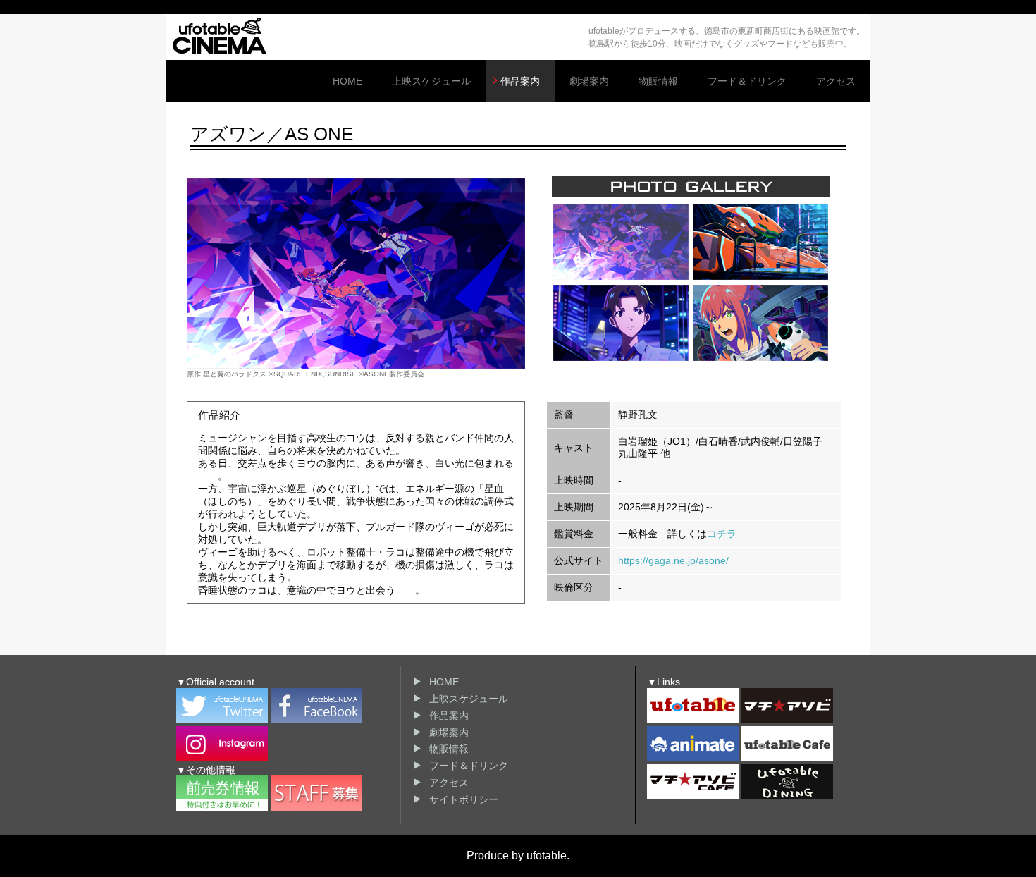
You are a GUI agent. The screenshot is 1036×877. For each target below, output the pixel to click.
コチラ (721, 533)
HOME (347, 81)
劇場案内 (589, 81)
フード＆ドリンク (747, 81)
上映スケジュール (431, 81)
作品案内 (520, 81)
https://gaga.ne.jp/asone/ (673, 560)
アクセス (836, 81)
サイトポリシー (463, 799)
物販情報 (658, 81)
